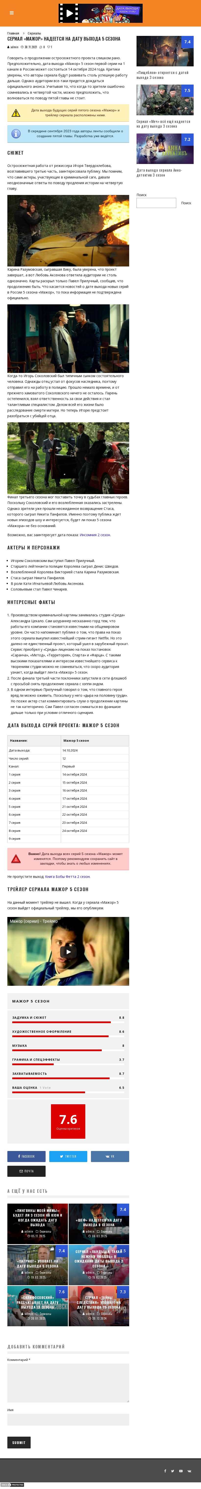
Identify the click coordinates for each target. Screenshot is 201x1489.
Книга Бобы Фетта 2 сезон (67, 876)
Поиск (142, 194)
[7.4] (165, 65)
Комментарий (18, 1360)
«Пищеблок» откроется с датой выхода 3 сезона (162, 75)
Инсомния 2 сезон (95, 534)
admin (14, 47)
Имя (10, 1410)
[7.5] (165, 114)
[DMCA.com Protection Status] (12, 1486)
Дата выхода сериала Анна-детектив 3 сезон (159, 172)
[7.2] (165, 162)
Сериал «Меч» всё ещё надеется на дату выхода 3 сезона (163, 123)
